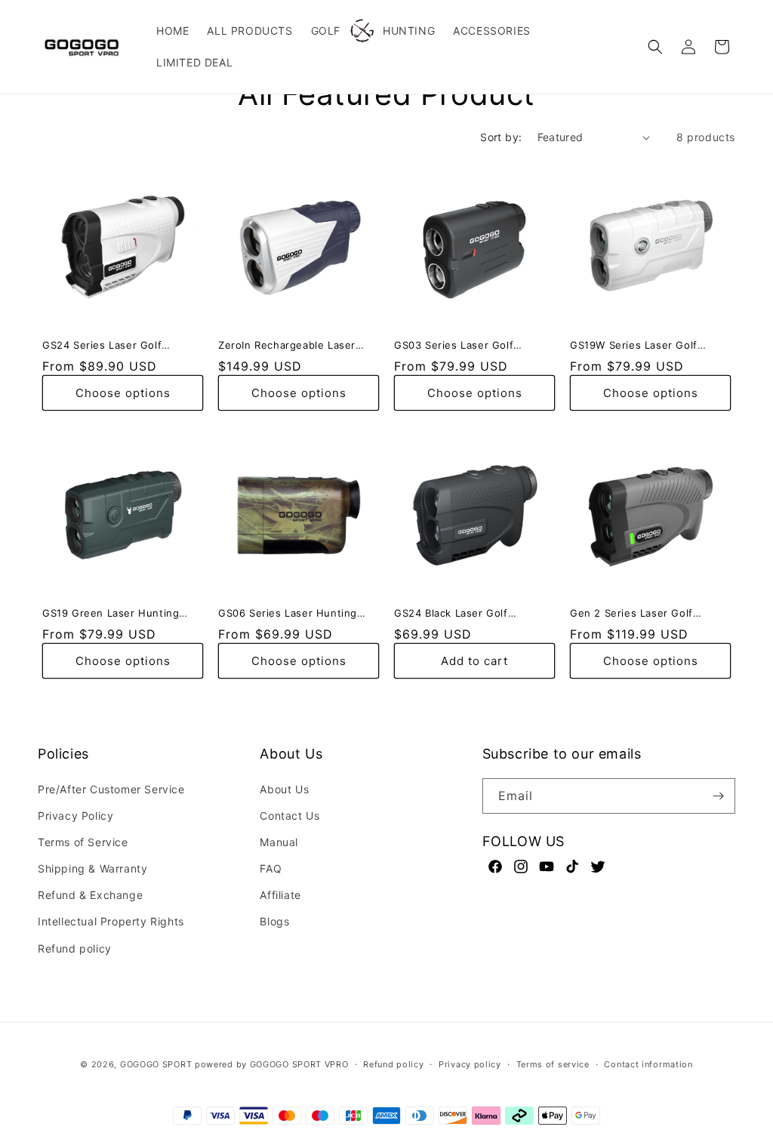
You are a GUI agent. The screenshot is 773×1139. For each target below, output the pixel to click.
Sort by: (501, 137)
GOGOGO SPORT (156, 1064)
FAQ (271, 868)
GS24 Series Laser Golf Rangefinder (102, 345)
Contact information (648, 1064)
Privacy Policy (75, 815)
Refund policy (75, 948)
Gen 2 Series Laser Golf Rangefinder (631, 613)
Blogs (274, 921)
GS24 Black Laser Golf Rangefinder (451, 613)
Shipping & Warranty (92, 868)
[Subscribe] (718, 796)
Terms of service (553, 1064)
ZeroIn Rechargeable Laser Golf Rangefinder (287, 345)
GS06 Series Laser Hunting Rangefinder (287, 613)
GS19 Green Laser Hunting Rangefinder (110, 613)
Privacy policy (470, 1064)
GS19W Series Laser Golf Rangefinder (634, 345)
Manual (279, 842)
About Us (284, 789)
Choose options (123, 393)
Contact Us (289, 815)
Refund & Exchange (90, 894)
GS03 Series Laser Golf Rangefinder (453, 345)
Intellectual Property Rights (111, 921)
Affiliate (280, 894)
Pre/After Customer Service (111, 789)
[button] (655, 46)
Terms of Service (83, 842)
